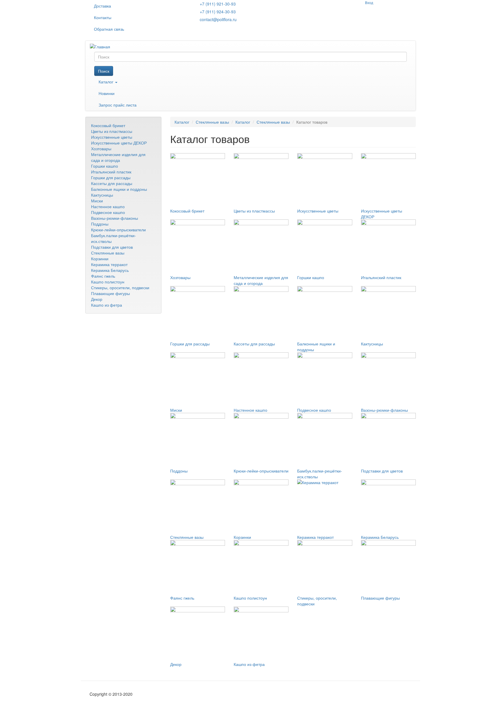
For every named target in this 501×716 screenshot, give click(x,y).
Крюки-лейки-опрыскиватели (118, 229)
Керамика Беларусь (110, 270)
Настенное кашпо (108, 206)
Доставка (102, 6)
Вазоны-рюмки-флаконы (114, 218)
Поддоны (99, 224)
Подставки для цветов (112, 247)
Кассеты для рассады (111, 183)
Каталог (107, 82)
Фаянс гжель (103, 276)
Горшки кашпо (104, 166)
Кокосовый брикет (108, 125)
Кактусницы (102, 195)
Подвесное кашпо (108, 212)
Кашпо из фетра (106, 305)
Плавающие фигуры (110, 293)
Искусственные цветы (111, 137)
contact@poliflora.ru (218, 19)
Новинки (107, 93)
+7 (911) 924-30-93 (218, 11)
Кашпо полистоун (107, 282)
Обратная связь (109, 29)
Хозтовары (101, 148)
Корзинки (99, 258)
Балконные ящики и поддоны (119, 189)
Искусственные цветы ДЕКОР (119, 143)
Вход (369, 2)
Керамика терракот (109, 264)
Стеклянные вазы (107, 253)
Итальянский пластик (111, 172)
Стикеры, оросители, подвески (120, 287)
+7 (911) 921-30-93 (218, 4)
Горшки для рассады (110, 177)
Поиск (103, 71)
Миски (97, 201)
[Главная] (102, 46)
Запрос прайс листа (118, 105)
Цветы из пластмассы (111, 131)
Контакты (102, 17)
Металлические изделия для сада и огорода (118, 157)
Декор (96, 299)
